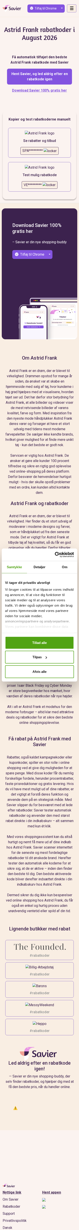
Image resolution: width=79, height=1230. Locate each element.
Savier (12, 8)
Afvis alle (39, 671)
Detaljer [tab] (40, 567)
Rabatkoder (11, 1206)
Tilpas (37, 657)
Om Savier (10, 1199)
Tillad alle (39, 642)
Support (9, 1213)
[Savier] (39, 1053)
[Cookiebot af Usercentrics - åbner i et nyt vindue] (56, 555)
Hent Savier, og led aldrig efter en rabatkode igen (39, 76)
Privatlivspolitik (15, 1221)
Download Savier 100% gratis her (39, 90)
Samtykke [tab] (14, 567)
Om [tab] (64, 567)
